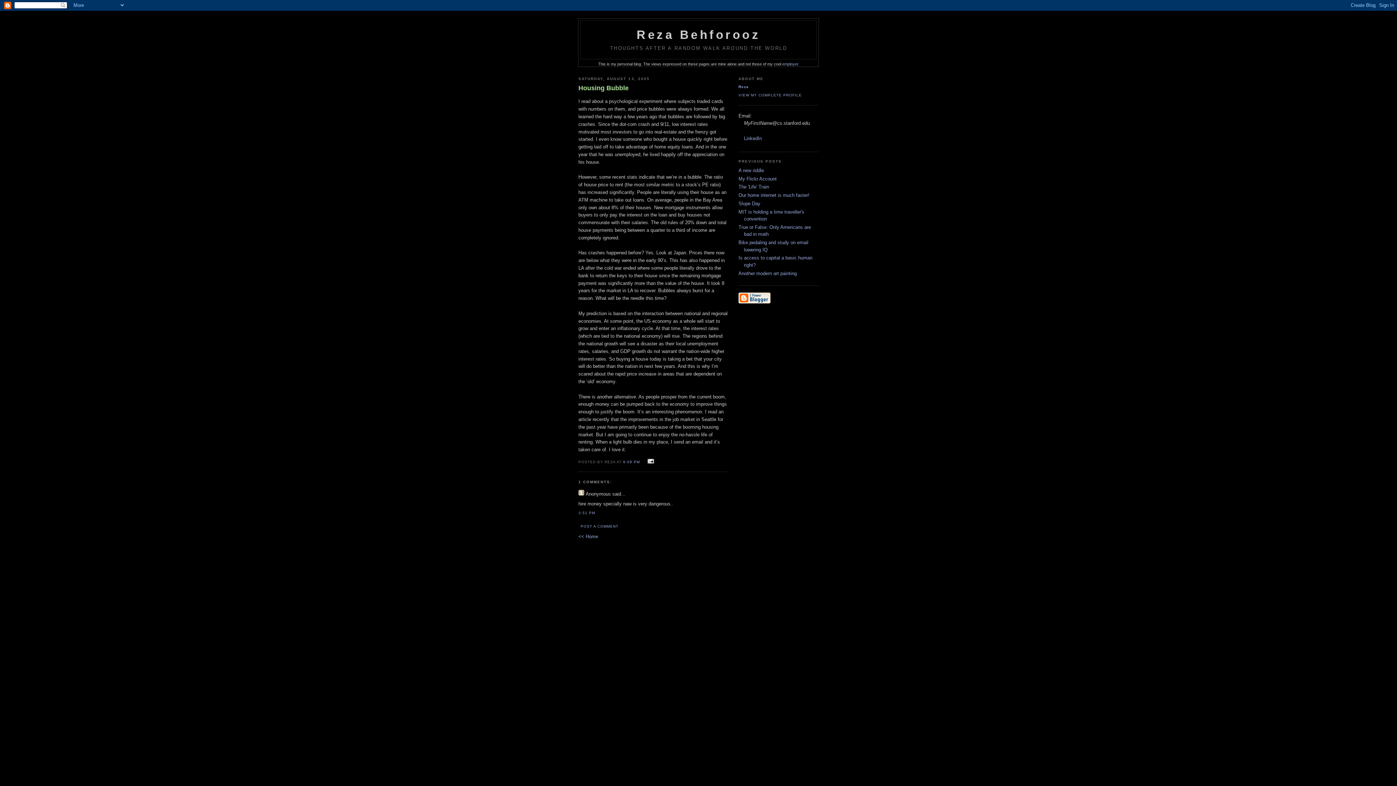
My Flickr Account (758, 179)
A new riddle (751, 170)
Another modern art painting (768, 273)
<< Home (588, 536)
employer (790, 64)
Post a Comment (599, 526)
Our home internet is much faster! (774, 195)
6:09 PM (631, 462)
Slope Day (749, 203)
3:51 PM (586, 513)
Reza (744, 87)
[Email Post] (650, 461)
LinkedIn (753, 138)
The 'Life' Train (754, 187)
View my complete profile (770, 95)
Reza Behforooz (698, 34)
